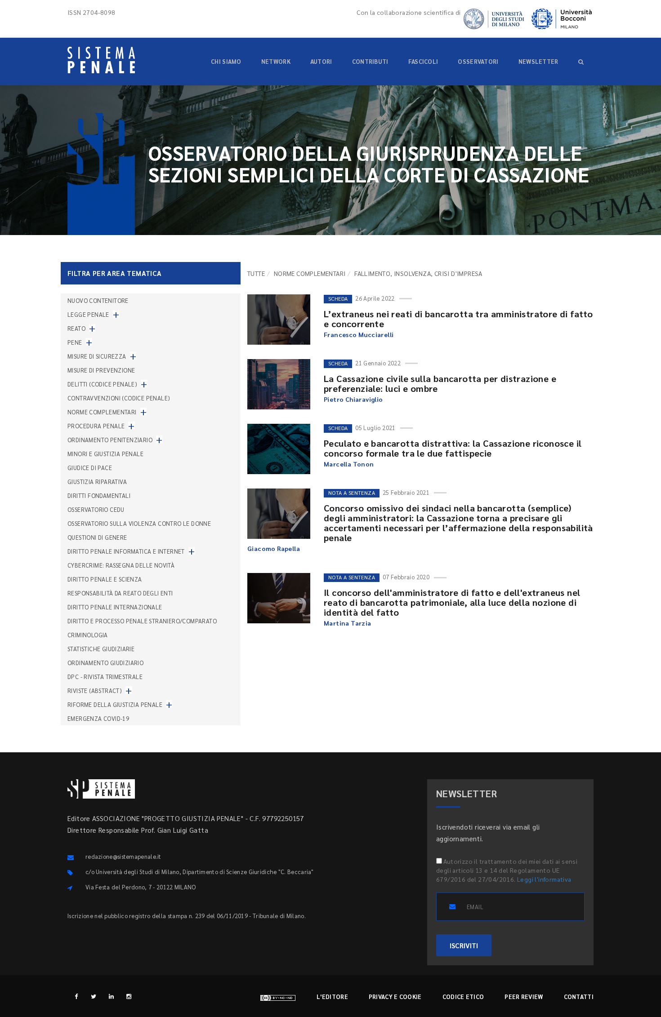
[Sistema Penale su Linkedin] (111, 996)
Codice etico (463, 996)
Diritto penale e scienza (104, 579)
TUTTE (256, 273)
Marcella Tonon (349, 464)
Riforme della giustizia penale (114, 704)
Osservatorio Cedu (96, 509)
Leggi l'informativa (544, 879)
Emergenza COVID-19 (98, 718)
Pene (74, 342)
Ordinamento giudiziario (105, 662)
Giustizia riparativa (97, 481)
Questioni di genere (97, 537)
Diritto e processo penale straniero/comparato (142, 621)
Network (275, 61)
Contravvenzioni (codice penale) (118, 398)
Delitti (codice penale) (102, 384)
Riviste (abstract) (94, 690)
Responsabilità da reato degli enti (120, 593)
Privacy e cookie (395, 996)
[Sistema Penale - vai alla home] (101, 60)
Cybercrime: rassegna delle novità (120, 565)
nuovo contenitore (98, 300)
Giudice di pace (89, 467)
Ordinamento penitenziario (109, 440)
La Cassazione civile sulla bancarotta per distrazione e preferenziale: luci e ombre (440, 383)
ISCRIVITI (464, 945)
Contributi (370, 61)
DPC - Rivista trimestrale (105, 676)
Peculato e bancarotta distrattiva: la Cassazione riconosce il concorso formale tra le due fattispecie (452, 448)
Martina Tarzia (347, 623)
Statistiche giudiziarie (100, 649)
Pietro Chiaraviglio (353, 399)
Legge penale (88, 314)
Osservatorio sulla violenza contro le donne (139, 523)
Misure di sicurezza (96, 356)
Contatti (579, 996)
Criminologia (87, 635)
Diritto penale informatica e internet (126, 551)
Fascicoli (423, 61)
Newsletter (538, 61)
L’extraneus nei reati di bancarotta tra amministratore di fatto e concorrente (458, 318)
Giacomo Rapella (273, 548)
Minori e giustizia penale (105, 453)
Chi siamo (226, 61)
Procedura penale (96, 426)
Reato (76, 328)
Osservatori (478, 61)
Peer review (524, 996)
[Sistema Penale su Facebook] (76, 996)
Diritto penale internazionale (114, 607)
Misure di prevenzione (101, 370)
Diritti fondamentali (98, 495)
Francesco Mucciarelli (358, 334)
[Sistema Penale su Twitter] (94, 996)
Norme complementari (310, 273)
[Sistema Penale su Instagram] (129, 996)
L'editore (332, 996)
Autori (321, 61)
